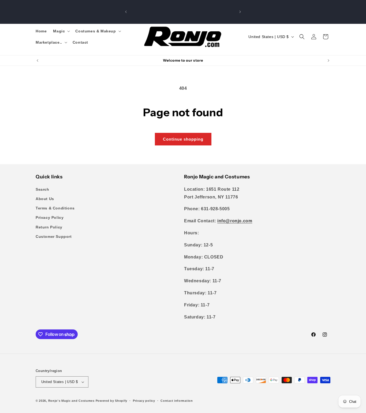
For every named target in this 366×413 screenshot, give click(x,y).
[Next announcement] (240, 12)
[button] (61, 31)
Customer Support (54, 236)
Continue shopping (183, 139)
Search (42, 189)
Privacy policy (144, 400)
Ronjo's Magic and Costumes (71, 400)
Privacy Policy (50, 217)
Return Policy (49, 227)
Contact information (176, 400)
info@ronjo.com (234, 221)
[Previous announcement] (126, 12)
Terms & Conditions (55, 208)
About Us (45, 199)
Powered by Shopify (112, 400)
